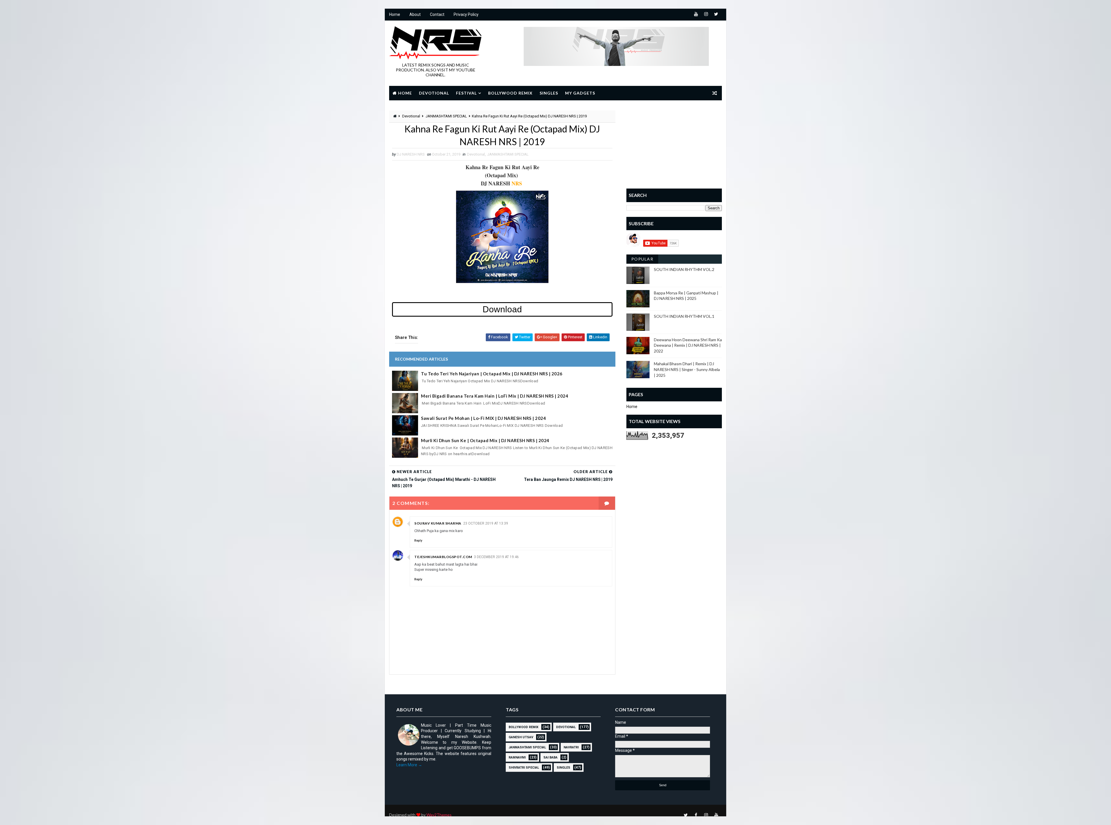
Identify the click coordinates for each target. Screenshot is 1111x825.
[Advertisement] (674, 146)
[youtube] (695, 14)
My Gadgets (580, 93)
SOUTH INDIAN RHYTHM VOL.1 (684, 316)
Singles (549, 93)
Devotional (434, 93)
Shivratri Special (524, 767)
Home (394, 14)
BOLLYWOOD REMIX (523, 727)
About (415, 14)
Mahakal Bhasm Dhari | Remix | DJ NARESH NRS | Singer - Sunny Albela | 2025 (687, 369)
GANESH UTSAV (521, 737)
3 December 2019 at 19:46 (496, 557)
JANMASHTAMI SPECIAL (446, 116)
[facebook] (695, 815)
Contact (437, 14)
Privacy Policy (466, 14)
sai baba (550, 757)
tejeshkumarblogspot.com (443, 557)
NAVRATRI (571, 747)
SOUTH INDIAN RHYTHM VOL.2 (684, 269)
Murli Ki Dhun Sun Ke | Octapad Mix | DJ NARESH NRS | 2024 (485, 440)
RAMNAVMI (517, 757)
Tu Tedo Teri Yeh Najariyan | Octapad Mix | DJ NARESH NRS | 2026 (491, 373)
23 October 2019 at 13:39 (485, 523)
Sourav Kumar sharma (437, 523)
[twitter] (716, 14)
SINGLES (563, 767)
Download (502, 309)
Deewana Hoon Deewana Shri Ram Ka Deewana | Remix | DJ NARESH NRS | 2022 (688, 345)
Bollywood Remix (510, 93)
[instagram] (706, 14)
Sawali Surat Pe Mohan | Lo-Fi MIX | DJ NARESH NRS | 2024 (483, 418)
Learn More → (409, 765)
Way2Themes (439, 814)
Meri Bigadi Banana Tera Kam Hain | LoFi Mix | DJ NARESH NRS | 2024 (494, 395)
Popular (642, 258)
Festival (466, 93)
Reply (418, 540)
